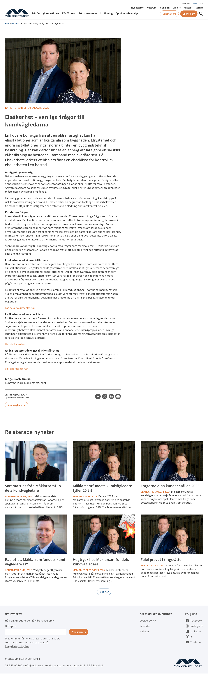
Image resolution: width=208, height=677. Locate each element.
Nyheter (15, 23)
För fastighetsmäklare (46, 13)
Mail (118, 396)
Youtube (195, 642)
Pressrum (151, 7)
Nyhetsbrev (137, 7)
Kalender (145, 626)
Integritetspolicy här (17, 646)
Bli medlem (189, 13)
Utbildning (106, 13)
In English (164, 7)
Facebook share (98, 396)
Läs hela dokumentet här (20, 308)
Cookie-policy (148, 620)
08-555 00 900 (13, 665)
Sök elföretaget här (16, 368)
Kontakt (188, 7)
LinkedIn (111, 396)
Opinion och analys (126, 13)
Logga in (195, 3)
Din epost (10, 626)
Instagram (196, 626)
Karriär (199, 7)
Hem (7, 23)
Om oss (177, 7)
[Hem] (17, 13)
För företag (69, 13)
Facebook (196, 620)
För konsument (88, 13)
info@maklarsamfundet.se (40, 665)
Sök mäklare (169, 13)
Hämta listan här (15, 344)
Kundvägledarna (17, 405)
